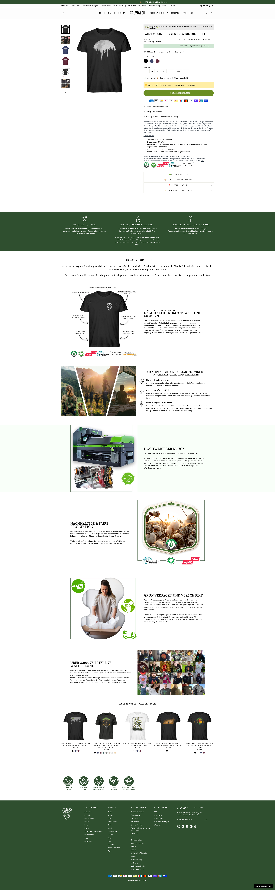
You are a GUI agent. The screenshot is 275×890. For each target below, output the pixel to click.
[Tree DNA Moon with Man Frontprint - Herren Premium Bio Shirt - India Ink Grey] (106, 753)
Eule (109, 818)
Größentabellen (106, 6)
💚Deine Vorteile (178, 174)
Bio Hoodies (142, 6)
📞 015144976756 (137, 869)
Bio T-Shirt (132, 6)
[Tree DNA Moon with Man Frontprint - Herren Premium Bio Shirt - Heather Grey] (112, 753)
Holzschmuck (89, 835)
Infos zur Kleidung (119, 6)
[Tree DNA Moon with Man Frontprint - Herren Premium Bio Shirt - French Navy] (98, 753)
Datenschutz (158, 818)
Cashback (134, 833)
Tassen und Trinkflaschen (93, 831)
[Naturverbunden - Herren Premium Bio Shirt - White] (135, 751)
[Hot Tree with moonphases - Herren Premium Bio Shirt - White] (198, 753)
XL (164, 71)
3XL (178, 71)
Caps (86, 838)
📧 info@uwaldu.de (137, 866)
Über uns (64, 6)
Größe (147, 67)
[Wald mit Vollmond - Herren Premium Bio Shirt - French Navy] (76, 751)
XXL (171, 71)
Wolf (109, 851)
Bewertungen (135, 815)
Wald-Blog (188, 13)
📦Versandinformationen (178, 180)
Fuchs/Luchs (112, 821)
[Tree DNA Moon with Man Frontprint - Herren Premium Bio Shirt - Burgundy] (101, 753)
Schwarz (146, 61)
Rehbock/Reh (112, 831)
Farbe (150, 57)
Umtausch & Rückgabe (90, 6)
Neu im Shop (89, 818)
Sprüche (111, 835)
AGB (155, 812)
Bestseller (87, 815)
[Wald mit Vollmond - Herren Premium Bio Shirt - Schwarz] (73, 751)
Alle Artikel (88, 812)
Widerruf (157, 825)
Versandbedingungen (161, 821)
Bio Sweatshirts (136, 825)
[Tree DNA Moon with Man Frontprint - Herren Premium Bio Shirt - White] (118, 753)
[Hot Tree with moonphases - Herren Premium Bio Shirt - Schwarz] (195, 753)
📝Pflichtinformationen (179, 190)
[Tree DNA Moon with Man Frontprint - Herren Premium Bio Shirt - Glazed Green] (104, 753)
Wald (109, 841)
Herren (101, 13)
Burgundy (157, 61)
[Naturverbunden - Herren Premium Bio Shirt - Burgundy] (140, 751)
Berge (110, 812)
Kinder (121, 13)
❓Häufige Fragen (179, 185)
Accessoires (173, 13)
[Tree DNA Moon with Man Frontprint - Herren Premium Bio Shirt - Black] (95, 753)
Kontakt (72, 6)
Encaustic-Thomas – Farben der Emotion (140, 829)
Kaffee (110, 825)
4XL (186, 71)
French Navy (152, 61)
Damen (111, 13)
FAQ (78, 6)
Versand (164, 6)
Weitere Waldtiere (114, 848)
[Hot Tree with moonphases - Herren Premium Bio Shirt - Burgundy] (204, 753)
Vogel (110, 838)
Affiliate (172, 6)
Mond (110, 828)
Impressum (158, 815)
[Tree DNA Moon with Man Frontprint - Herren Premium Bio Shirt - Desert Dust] (109, 753)
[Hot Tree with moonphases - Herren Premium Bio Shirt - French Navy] (201, 753)
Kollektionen (157, 13)
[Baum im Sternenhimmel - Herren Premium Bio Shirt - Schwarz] (167, 751)
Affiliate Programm (137, 812)
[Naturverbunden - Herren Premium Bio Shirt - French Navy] (137, 751)
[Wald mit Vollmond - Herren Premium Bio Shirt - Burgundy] (78, 751)
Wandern (111, 844)
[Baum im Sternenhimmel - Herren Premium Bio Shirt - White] (170, 751)
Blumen (110, 815)
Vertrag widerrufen (263, 886)
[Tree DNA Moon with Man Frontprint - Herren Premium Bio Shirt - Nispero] (115, 753)
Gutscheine (88, 841)
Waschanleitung (154, 6)
